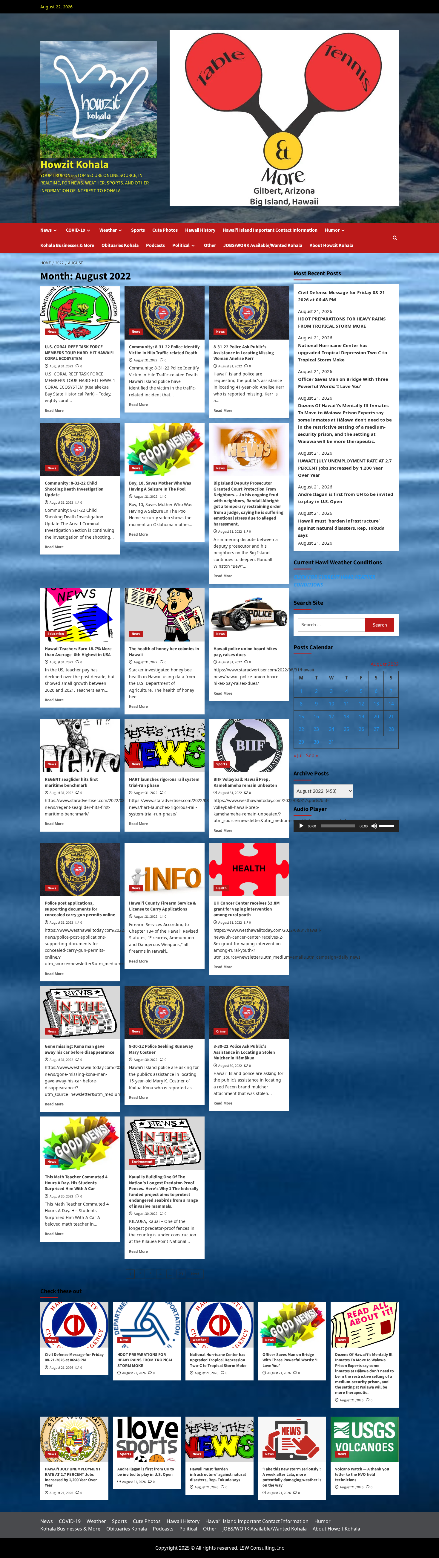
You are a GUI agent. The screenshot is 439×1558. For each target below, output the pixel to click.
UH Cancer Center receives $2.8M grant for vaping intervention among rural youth (247, 909)
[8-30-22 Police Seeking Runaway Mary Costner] (164, 1012)
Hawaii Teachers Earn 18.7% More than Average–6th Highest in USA (78, 652)
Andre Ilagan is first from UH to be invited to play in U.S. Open (345, 498)
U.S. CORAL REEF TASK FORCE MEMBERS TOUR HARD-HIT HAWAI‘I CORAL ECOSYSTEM (79, 353)
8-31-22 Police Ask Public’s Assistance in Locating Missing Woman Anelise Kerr (244, 353)
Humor (332, 230)
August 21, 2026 (61, 1367)
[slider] (387, 825)
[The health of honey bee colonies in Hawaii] (164, 614)
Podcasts (155, 245)
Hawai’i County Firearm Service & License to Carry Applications (162, 906)
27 (376, 729)
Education (55, 633)
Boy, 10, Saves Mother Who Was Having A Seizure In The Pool (160, 486)
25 (346, 729)
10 (331, 704)
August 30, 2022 (145, 1059)
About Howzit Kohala (331, 245)
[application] (346, 826)
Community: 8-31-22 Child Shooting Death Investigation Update (74, 489)
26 (361, 729)
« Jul (298, 755)
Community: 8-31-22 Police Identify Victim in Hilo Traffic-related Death (164, 350)
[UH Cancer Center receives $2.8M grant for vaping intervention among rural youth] (249, 869)
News (46, 230)
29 (301, 742)
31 (331, 742)
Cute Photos (165, 230)
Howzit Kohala (74, 164)
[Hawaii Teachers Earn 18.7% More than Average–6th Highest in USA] (80, 614)
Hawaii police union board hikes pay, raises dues (245, 652)
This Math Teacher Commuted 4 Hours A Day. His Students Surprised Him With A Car (76, 1183)
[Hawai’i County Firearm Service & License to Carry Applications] (164, 869)
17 (331, 716)
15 (301, 716)
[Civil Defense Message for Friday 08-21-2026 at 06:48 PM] (74, 1325)
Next (195, 1274)
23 (181, 1274)
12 (361, 704)
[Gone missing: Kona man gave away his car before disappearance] (80, 1012)
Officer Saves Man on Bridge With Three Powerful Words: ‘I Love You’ (343, 382)
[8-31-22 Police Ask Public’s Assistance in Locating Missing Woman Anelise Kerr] (249, 313)
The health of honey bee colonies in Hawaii (164, 652)
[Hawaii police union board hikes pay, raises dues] (249, 614)
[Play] (301, 826)
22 (301, 729)
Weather (108, 230)
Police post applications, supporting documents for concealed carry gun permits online (80, 909)
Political (181, 245)
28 (391, 729)
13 (376, 704)
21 (391, 716)
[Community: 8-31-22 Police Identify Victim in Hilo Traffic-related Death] (164, 313)
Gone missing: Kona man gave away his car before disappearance (79, 1049)
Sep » (312, 755)
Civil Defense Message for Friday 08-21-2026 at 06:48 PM (342, 296)
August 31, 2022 (61, 366)
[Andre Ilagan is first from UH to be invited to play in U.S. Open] (147, 1439)
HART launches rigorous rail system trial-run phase (164, 782)
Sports (138, 230)
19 (361, 716)
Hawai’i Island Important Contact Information (270, 230)
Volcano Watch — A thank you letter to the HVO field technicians (362, 1474)
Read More (54, 410)
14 (391, 704)
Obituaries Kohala (120, 245)
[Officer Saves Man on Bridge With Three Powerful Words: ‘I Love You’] (292, 1325)
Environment (142, 1161)
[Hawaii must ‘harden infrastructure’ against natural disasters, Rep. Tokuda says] (219, 1439)
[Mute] (374, 826)
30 (316, 742)
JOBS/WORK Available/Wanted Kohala (262, 245)
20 (376, 716)
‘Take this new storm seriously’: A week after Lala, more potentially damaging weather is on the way (292, 1477)
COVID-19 (75, 230)
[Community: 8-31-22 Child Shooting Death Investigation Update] (80, 449)
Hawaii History (200, 230)
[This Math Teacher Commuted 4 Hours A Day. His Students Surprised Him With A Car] (80, 1143)
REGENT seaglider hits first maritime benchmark (71, 782)
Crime (220, 1031)
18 (346, 716)
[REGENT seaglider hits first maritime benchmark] (80, 745)
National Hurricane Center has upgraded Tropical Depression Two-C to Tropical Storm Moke (342, 352)
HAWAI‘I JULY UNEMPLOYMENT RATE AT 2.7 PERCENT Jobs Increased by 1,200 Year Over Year (345, 468)
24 (331, 729)
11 (346, 704)
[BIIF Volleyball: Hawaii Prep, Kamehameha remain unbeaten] (249, 745)
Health (221, 888)
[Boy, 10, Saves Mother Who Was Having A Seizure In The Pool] (164, 449)
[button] (395, 238)
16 (316, 716)
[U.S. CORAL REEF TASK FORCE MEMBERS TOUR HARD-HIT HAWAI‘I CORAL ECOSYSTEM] (80, 313)
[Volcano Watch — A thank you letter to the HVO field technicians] (365, 1439)
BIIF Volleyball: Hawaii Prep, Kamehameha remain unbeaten (245, 782)
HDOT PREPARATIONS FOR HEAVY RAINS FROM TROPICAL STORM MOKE (342, 322)
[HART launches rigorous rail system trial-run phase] (164, 745)
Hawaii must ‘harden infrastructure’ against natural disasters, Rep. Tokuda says (341, 528)
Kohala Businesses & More (67, 245)
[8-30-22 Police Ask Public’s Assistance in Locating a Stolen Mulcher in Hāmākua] (249, 1012)
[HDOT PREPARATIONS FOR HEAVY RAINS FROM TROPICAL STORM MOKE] (147, 1325)
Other (210, 245)
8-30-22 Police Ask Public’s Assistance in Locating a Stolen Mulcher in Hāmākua (244, 1052)
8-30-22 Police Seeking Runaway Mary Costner (161, 1049)
